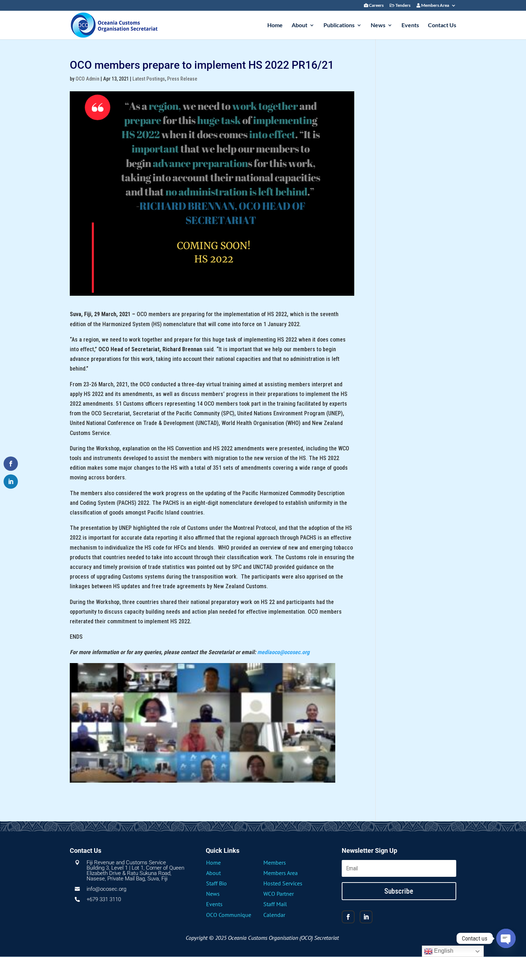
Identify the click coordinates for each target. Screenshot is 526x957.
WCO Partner (278, 893)
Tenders (402, 5)
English (443, 951)
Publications (339, 25)
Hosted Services (282, 883)
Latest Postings (148, 79)
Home (275, 25)
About (299, 25)
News (378, 25)
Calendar (274, 914)
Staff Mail (275, 904)
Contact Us (442, 25)
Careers (376, 5)
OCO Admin (87, 79)
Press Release (182, 79)
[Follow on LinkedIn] (366, 916)
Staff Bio (216, 883)
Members (274, 862)
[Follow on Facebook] (348, 916)
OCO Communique (228, 914)
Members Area (434, 5)
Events (410, 25)
